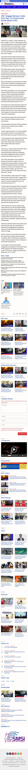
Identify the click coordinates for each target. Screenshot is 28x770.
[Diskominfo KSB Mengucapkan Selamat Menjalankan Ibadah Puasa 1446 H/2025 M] (7, 615)
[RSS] (21, 754)
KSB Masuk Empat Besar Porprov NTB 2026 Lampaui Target (21, 509)
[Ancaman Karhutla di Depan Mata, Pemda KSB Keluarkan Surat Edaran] (7, 323)
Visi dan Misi (23, 762)
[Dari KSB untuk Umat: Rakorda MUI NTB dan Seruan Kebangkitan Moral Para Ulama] (7, 551)
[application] (14, 449)
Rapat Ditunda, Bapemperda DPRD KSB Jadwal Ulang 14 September (14, 268)
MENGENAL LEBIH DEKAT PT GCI (7, 606)
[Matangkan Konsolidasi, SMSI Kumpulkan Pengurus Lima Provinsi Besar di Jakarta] (21, 351)
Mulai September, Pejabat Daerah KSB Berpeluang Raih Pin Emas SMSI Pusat (13, 264)
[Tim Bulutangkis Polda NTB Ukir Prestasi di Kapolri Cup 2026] (7, 503)
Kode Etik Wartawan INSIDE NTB (10, 762)
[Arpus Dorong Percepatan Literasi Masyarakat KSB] (21, 629)
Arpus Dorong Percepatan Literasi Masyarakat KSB (19, 635)
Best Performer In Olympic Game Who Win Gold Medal (14, 672)
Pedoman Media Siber (21, 761)
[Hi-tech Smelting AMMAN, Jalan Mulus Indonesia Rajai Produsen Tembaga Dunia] (21, 551)
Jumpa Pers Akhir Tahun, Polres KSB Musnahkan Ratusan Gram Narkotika (12, 716)
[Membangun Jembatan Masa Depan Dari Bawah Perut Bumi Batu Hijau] (7, 537)
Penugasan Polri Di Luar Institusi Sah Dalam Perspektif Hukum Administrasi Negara (20, 543)
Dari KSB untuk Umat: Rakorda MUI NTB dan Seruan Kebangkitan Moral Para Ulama (6, 557)
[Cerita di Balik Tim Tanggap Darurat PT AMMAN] (21, 579)
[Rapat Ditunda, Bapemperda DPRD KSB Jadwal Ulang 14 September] (21, 337)
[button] (14, 449)
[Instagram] (15, 754)
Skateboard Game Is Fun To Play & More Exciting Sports (14, 662)
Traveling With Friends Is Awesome (12, 657)
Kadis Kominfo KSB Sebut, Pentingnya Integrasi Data (19, 621)
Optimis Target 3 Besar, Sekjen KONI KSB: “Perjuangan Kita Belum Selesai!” (6, 522)
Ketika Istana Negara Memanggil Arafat (20, 570)
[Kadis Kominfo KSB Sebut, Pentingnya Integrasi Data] (21, 615)
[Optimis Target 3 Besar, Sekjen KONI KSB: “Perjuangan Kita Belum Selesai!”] (7, 516)
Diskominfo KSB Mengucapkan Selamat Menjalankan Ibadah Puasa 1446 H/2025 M (6, 621)
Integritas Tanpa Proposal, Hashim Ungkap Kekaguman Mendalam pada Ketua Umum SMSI (12, 261)
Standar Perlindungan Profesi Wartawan (14, 759)
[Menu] (2, 4)
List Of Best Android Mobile (10, 647)
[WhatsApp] (18, 754)
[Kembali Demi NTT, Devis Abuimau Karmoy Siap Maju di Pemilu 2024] (6, 285)
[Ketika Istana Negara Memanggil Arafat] (21, 565)
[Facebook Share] (14, 314)
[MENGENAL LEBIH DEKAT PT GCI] (7, 601)
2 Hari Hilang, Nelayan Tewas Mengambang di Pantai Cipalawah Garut (13, 721)
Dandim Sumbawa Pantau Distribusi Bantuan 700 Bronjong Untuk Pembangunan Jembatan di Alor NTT (18, 292)
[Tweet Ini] (17, 314)
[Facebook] (7, 754)
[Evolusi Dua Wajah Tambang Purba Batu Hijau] (7, 579)
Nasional (3, 13)
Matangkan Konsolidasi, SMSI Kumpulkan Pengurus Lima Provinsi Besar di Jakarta (13, 275)
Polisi (13, 681)
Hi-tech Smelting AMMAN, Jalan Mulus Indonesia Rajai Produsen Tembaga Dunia (21, 557)
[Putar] (3, 455)
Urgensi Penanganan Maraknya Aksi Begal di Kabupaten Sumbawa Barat (6, 571)
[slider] (13, 455)
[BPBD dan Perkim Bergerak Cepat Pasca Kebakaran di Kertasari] (7, 351)
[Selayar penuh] (25, 455)
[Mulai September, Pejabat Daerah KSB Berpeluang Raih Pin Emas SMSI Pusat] (7, 337)
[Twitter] (10, 754)
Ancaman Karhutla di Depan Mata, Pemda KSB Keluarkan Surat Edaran (12, 258)
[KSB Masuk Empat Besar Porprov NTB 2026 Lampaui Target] (21, 503)
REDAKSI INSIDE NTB (11, 758)
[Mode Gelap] (24, 4)
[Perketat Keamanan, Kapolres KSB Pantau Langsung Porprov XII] (21, 516)
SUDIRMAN (6, 23)
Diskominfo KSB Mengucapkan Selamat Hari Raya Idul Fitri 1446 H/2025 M (20, 607)
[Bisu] (22, 455)
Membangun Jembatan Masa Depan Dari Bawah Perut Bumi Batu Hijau (7, 543)
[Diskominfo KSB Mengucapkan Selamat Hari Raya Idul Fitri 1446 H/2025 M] (21, 601)
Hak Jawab (4, 761)
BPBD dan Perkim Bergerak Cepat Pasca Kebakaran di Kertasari (13, 271)
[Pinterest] (13, 754)
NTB (8, 681)
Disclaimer (11, 761)
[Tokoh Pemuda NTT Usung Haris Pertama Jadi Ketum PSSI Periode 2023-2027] (6, 300)
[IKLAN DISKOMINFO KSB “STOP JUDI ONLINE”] (7, 629)
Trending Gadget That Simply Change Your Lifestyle (14, 652)
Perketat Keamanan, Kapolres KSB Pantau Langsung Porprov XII (20, 522)
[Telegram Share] (23, 314)
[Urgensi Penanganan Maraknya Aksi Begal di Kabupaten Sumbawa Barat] (7, 565)
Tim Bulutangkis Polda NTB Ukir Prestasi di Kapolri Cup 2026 (6, 509)
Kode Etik (19, 758)
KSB (3, 681)
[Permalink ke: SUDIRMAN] (2, 23)
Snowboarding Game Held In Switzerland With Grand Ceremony (15, 667)
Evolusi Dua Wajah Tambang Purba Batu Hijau (6, 585)
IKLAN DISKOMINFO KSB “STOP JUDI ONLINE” (6, 634)
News (6, 13)
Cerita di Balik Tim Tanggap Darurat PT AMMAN (20, 585)
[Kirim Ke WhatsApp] (26, 314)
